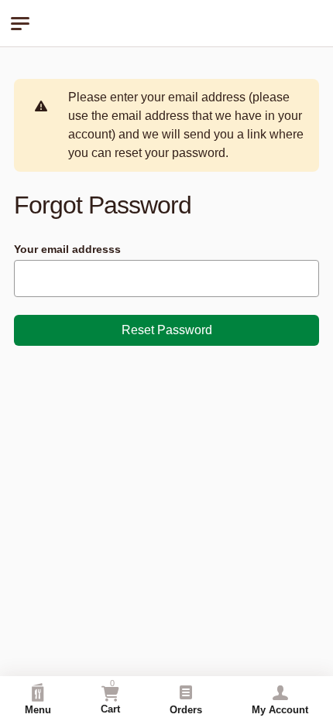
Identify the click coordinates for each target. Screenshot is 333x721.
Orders (186, 710)
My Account (280, 710)
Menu (38, 710)
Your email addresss (67, 249)
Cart (110, 696)
